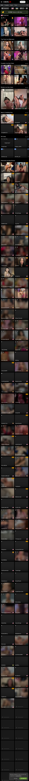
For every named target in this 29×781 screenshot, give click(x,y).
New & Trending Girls (7, 112)
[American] (12, 8)
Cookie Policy (18, 775)
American (6, 15)
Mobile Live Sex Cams (7, 87)
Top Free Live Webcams (7, 39)
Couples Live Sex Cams (7, 63)
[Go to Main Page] (8, 1)
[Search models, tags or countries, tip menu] (27, 5)
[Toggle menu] (1, 2)
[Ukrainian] (17, 8)
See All (26, 15)
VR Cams (3, 136)
